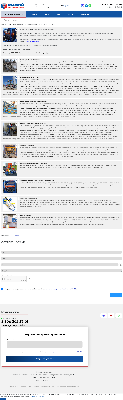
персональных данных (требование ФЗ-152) (61, 289)
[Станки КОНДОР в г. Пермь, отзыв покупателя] (10, 169)
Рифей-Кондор (105, 217)
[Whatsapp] (89, 5)
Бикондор (59, 217)
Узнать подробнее (37, 397)
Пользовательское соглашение (68, 387)
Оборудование (14, 14)
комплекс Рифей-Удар (45, 148)
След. (17, 235)
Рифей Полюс (54, 183)
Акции (57, 14)
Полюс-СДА (98, 112)
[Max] (82, 5)
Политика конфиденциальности (19, 387)
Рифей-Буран (108, 130)
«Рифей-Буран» (36, 35)
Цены (46, 14)
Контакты (84, 14)
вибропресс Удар (32, 62)
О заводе (34, 14)
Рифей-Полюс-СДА (62, 108)
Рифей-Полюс (92, 200)
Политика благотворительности (43, 387)
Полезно (70, 14)
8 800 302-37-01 (112, 4)
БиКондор (59, 165)
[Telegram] (86, 5)
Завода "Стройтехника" (61, 126)
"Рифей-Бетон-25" (39, 82)
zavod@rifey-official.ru (14, 325)
